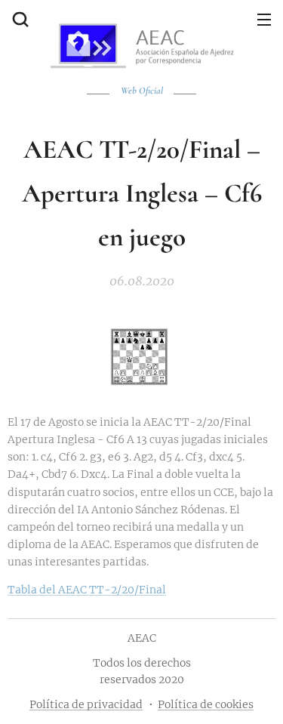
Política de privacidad (86, 704)
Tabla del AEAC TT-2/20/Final (87, 589)
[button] (19, 19)
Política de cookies (206, 704)
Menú (264, 19)
